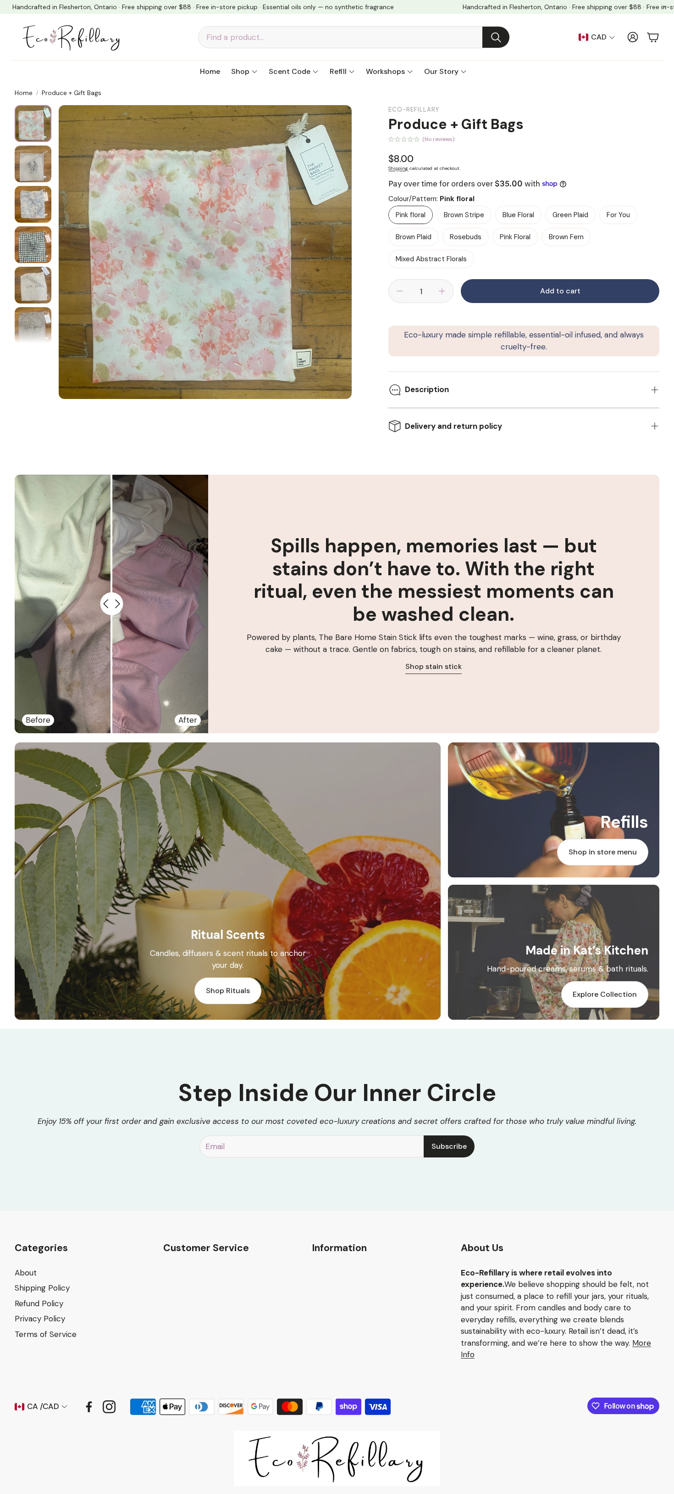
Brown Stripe (464, 214)
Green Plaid (570, 214)
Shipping (398, 168)
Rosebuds (465, 237)
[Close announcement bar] (665, 7)
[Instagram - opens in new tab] (109, 1406)
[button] (354, 37)
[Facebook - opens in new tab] (89, 1406)
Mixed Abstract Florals (431, 259)
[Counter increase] (442, 291)
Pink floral (410, 214)
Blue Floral (518, 214)
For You (618, 214)
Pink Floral (515, 237)
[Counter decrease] (400, 291)
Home (24, 93)
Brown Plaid (413, 237)
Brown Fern (566, 237)
